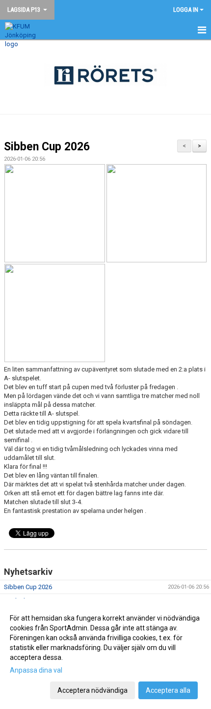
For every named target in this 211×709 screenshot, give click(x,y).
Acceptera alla (168, 690)
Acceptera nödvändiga (92, 690)
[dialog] (105, 653)
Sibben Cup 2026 (47, 146)
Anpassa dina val (36, 670)
